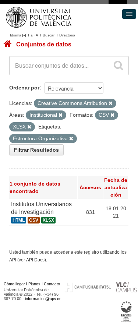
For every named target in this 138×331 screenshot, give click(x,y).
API (12, 260)
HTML (19, 220)
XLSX (48, 220)
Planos (34, 284)
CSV (33, 220)
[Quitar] (111, 103)
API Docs (35, 260)
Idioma (16, 35)
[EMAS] (126, 311)
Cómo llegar (14, 284)
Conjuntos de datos (43, 44)
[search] (118, 65)
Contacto (52, 284)
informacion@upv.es (43, 298)
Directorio (67, 35)
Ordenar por (24, 88)
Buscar (48, 35)
